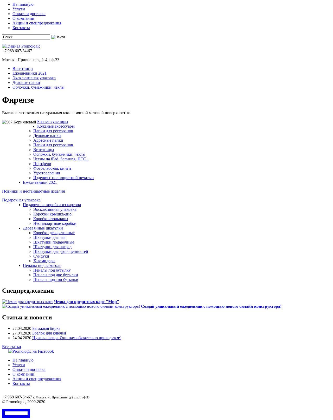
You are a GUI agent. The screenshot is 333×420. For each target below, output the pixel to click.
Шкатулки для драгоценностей (60, 251)
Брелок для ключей (49, 333)
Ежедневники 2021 (29, 73)
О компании (23, 18)
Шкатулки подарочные (53, 242)
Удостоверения (46, 173)
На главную (23, 4)
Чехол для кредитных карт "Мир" (86, 301)
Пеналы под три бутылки (55, 279)
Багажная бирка (46, 328)
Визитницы (22, 68)
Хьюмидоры (44, 261)
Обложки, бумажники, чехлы (38, 87)
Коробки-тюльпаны (50, 218)
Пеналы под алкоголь (42, 265)
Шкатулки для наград (52, 247)
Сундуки (41, 256)
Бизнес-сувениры (52, 121)
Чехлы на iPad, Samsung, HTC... (61, 159)
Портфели (42, 163)
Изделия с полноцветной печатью (63, 177)
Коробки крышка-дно (52, 214)
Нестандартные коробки (54, 223)
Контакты (21, 27)
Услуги (18, 9)
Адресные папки (48, 140)
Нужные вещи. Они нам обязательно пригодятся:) (76, 338)
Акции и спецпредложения (36, 23)
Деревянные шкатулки (43, 228)
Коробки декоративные (54, 233)
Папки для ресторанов (53, 131)
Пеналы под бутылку (52, 270)
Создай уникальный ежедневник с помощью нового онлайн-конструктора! (211, 306)
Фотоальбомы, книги (52, 168)
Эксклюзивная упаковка (34, 78)
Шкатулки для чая (49, 237)
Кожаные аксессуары (56, 126)
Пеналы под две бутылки (55, 275)
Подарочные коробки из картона (52, 204)
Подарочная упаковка (21, 200)
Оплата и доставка (29, 13)
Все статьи (11, 346)
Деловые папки (26, 82)
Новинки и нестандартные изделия (33, 191)
